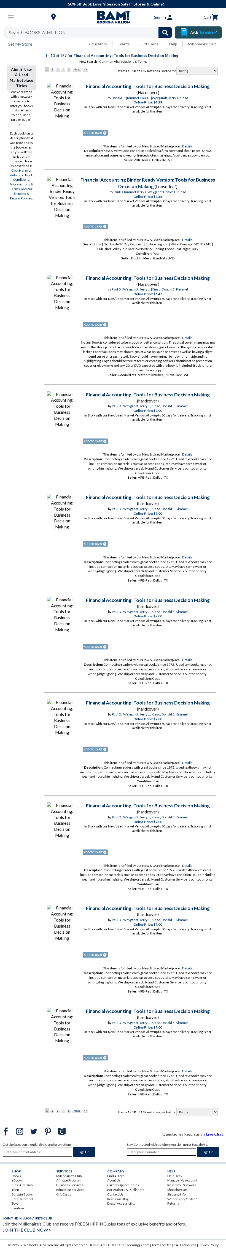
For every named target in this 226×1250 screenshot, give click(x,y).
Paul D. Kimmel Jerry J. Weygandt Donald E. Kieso (150, 192)
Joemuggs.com (138, 1245)
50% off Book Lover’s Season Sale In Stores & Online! (116, 4)
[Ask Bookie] (198, 32)
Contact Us (115, 1194)
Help (173, 44)
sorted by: (168, 71)
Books (16, 1176)
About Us (114, 1180)
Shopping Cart (177, 1190)
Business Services (69, 1185)
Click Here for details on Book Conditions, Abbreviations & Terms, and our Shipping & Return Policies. (21, 184)
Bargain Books (22, 1194)
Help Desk (174, 1176)
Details (187, 146)
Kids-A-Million (22, 1185)
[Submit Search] (165, 32)
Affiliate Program (68, 1180)
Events (124, 44)
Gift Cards (149, 44)
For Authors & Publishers (125, 1190)
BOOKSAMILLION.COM (107, 1245)
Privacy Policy (208, 1245)
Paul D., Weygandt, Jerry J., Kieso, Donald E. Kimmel (150, 406)
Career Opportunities (123, 1185)
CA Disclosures (185, 1245)
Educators (98, 44)
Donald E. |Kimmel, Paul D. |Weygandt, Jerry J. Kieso (150, 98)
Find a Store (116, 1176)
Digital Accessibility (121, 1203)
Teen (15, 1190)
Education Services (70, 1190)
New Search (88, 61)
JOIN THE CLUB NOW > (27, 1229)
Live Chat (214, 1134)
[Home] (113, 17)
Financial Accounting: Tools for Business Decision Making (148, 86)
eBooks (17, 1180)
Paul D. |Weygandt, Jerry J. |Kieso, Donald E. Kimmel (150, 289)
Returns (173, 1203)
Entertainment (22, 1199)
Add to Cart (95, 133)
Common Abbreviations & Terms (123, 61)
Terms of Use (161, 1245)
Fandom (18, 1208)
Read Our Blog (117, 1199)
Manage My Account (182, 1180)
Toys (15, 1203)
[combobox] (91, 32)
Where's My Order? (182, 1199)
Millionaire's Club (202, 44)
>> (85, 69)
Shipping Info (176, 1194)
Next (77, 69)
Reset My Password (181, 1185)
